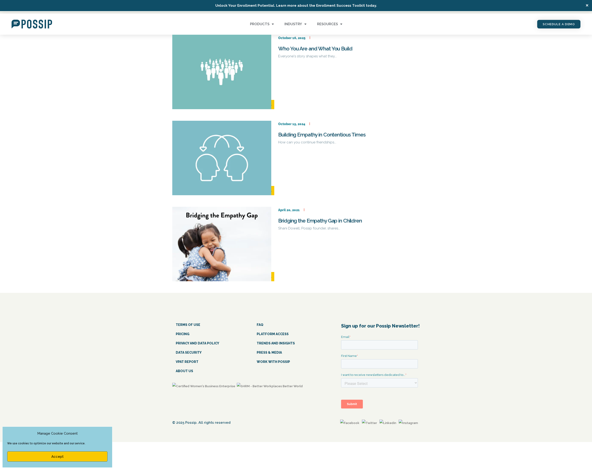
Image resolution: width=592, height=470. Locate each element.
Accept (57, 457)
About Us (184, 371)
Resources (327, 24)
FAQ (260, 325)
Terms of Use (188, 325)
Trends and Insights (276, 343)
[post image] (221, 72)
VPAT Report (187, 362)
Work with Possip (273, 362)
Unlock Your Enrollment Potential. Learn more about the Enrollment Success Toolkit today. (296, 5)
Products (259, 24)
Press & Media (269, 352)
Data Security (189, 352)
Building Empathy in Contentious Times (321, 135)
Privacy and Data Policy (197, 343)
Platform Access (273, 334)
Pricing (182, 334)
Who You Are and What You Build (315, 49)
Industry (293, 24)
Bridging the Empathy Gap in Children (320, 221)
